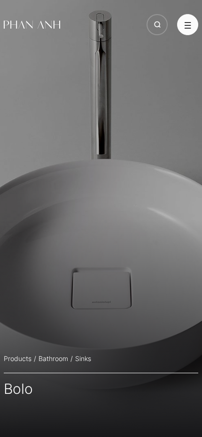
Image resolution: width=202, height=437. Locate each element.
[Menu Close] (187, 24)
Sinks (83, 358)
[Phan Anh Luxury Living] (32, 25)
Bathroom (53, 358)
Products (17, 358)
